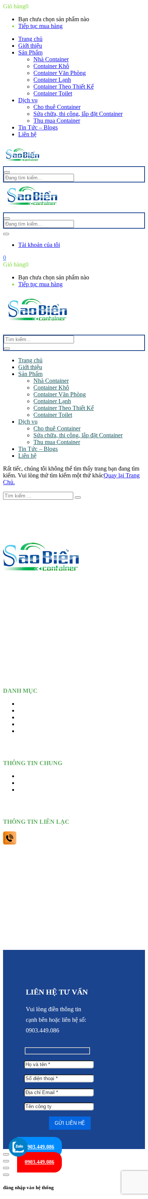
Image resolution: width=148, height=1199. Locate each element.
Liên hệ (27, 134)
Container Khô (51, 66)
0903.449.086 (39, 1147)
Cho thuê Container (56, 107)
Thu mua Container (56, 120)
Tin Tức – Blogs (38, 127)
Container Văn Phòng (59, 73)
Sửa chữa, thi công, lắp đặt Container (78, 114)
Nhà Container (51, 59)
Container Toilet (52, 93)
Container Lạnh (52, 79)
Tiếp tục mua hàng (40, 26)
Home (25, 703)
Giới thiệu (30, 45)
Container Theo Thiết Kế (63, 86)
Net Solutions (74, 941)
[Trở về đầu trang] (6, 1154)
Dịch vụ (28, 100)
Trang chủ (30, 39)
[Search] (7, 349)
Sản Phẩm (30, 52)
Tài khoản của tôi (39, 245)
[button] (4, 257)
